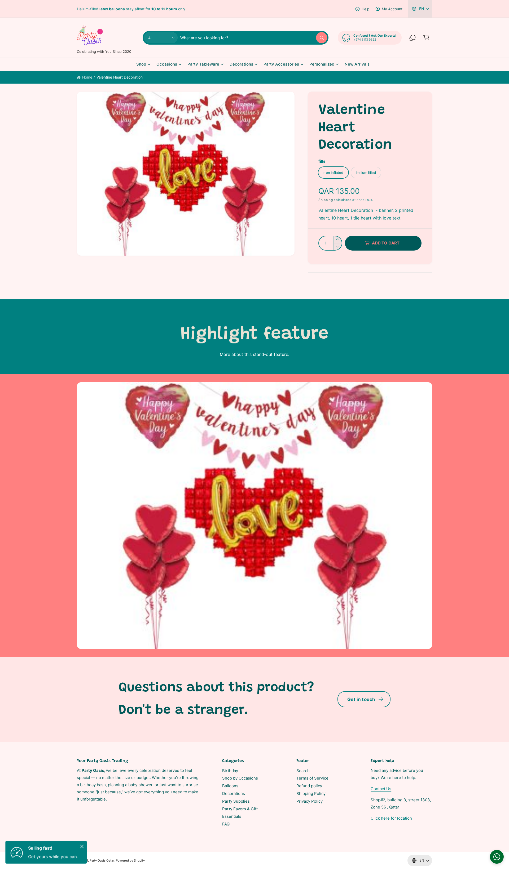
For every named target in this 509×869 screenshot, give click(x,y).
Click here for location (391, 818)
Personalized (321, 64)
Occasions (166, 64)
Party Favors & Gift (240, 808)
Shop (141, 64)
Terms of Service (312, 778)
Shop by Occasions (240, 778)
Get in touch (361, 699)
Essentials (231, 816)
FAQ (226, 824)
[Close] (82, 846)
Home (87, 77)
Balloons (230, 785)
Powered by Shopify (130, 860)
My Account (392, 9)
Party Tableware (203, 64)
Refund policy (309, 785)
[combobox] (253, 38)
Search (303, 770)
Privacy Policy (309, 801)
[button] (426, 38)
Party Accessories (281, 64)
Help (366, 9)
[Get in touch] (412, 38)
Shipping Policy (311, 793)
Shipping (325, 200)
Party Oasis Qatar (102, 860)
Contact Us (381, 788)
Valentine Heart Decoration (119, 77)
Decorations (241, 64)
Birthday (230, 770)
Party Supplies (236, 801)
